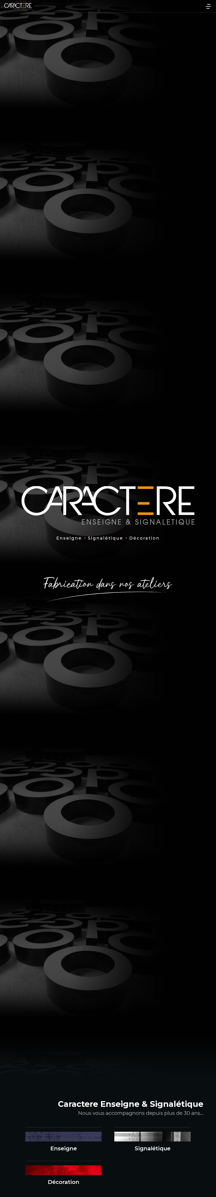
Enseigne (63, 1148)
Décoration (63, 1182)
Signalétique (152, 1148)
